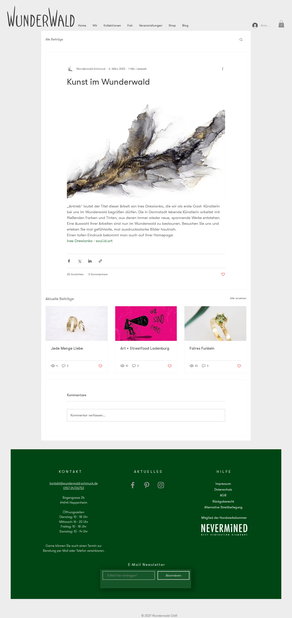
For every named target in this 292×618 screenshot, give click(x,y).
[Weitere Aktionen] (222, 68)
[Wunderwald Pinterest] (147, 485)
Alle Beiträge (54, 39)
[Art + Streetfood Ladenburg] (146, 323)
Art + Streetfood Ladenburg (144, 348)
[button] (281, 23)
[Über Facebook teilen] (69, 261)
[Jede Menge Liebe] (77, 323)
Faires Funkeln (202, 348)
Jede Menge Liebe (67, 348)
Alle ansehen (238, 298)
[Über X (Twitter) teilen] (79, 261)
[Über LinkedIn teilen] (90, 261)
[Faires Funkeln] (215, 323)
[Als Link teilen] (100, 261)
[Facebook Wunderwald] (132, 485)
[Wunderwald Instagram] (161, 485)
